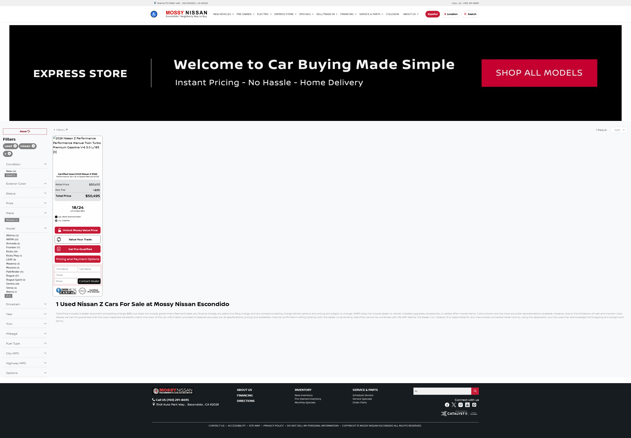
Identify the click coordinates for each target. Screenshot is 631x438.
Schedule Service (363, 395)
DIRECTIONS (246, 401)
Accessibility (237, 425)
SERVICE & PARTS (365, 390)
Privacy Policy (274, 425)
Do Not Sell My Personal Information (313, 425)
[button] (154, 14)
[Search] (475, 391)
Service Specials (362, 399)
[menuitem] (26, 171)
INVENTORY (303, 390)
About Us (244, 390)
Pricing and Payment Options (77, 259)
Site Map (255, 425)
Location (452, 14)
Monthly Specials (305, 402)
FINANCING (245, 395)
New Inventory (304, 395)
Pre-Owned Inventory (308, 399)
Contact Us (217, 425)
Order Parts (360, 402)
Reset (23, 131)
